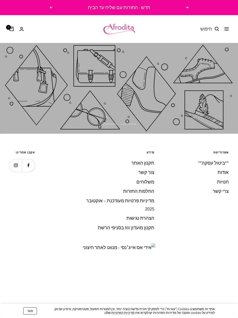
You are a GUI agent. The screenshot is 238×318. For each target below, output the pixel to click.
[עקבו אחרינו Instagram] (15, 165)
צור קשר (146, 172)
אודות (223, 172)
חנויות (223, 182)
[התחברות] (22, 29)
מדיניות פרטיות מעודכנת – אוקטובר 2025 (120, 205)
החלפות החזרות (138, 191)
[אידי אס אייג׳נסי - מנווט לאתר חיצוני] (119, 247)
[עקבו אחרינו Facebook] (28, 165)
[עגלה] (11, 29)
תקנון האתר (142, 163)
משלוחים (145, 182)
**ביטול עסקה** (213, 163)
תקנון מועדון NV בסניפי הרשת (126, 228)
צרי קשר (221, 191)
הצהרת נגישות (140, 218)
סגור (30, 311)
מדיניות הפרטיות (123, 313)
